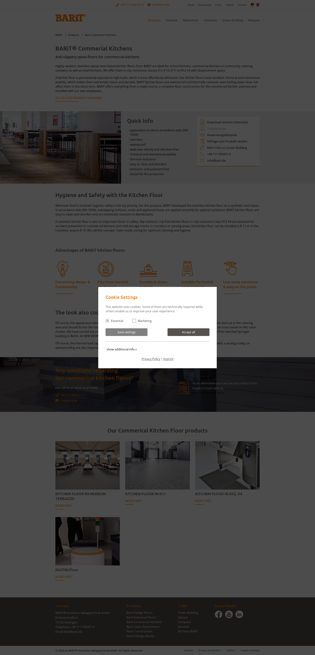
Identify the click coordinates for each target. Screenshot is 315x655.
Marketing (145, 321)
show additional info (122, 349)
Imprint (168, 359)
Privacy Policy (151, 359)
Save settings (127, 332)
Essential (117, 321)
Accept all (188, 332)
